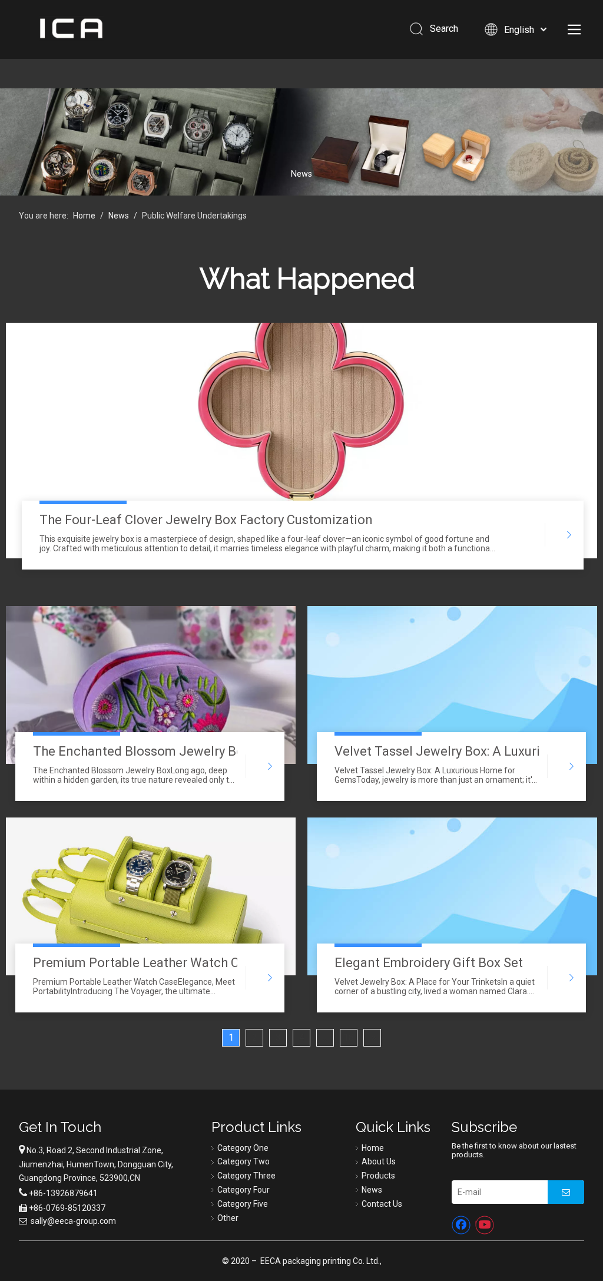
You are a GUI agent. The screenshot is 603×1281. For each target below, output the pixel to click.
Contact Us (382, 1204)
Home (373, 1148)
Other (227, 1218)
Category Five (242, 1204)
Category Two (243, 1161)
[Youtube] (484, 1225)
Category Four (243, 1189)
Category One (243, 1148)
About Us (379, 1161)
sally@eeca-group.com (73, 1221)
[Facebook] (461, 1225)
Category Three (246, 1175)
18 (348, 1037)
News (372, 1189)
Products (378, 1175)
